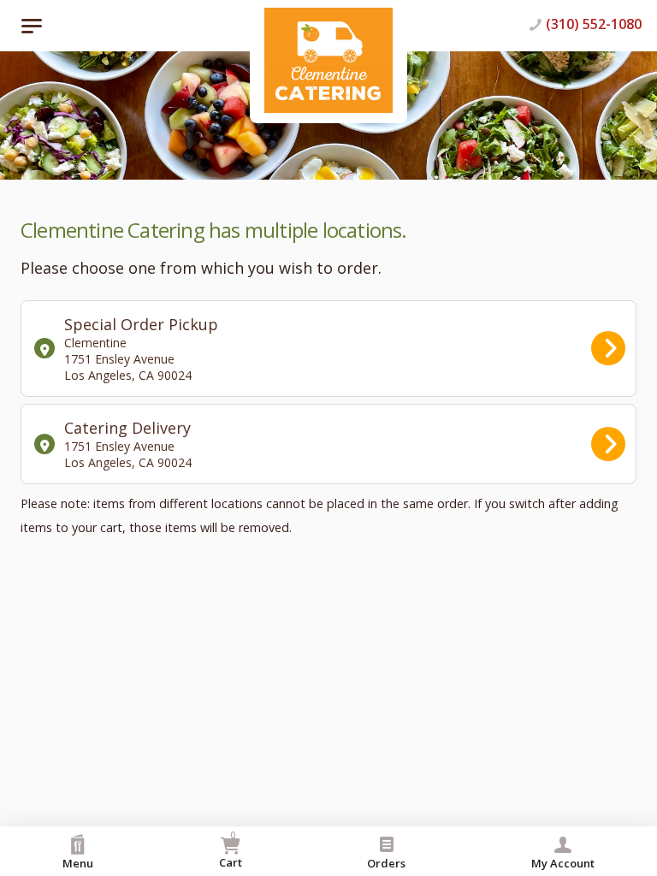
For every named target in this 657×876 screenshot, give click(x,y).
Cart (230, 849)
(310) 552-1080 (594, 24)
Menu (77, 863)
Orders (386, 863)
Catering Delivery (128, 444)
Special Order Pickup (141, 348)
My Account (563, 863)
